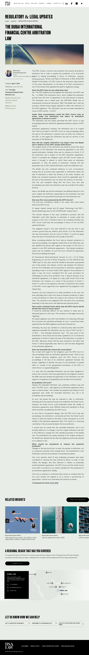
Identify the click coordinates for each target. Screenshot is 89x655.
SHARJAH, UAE (61, 586)
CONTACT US (57, 3)
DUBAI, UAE (58, 589)
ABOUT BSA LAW (18, 3)
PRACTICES (34, 3)
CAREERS (48, 3)
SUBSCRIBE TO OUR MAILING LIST (42, 623)
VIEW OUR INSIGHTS (77, 499)
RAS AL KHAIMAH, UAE (64, 582)
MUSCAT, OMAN (63, 593)
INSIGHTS (41, 3)
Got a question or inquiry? (14, 623)
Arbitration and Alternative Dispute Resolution (12, 100)
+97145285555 (13, 584)
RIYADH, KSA (48, 582)
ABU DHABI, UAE (51, 586)
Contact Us (17, 563)
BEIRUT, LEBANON (31, 573)
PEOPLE (27, 3)
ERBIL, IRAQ (47, 572)
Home (7, 21)
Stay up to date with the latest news (69, 624)
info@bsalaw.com (15, 587)
